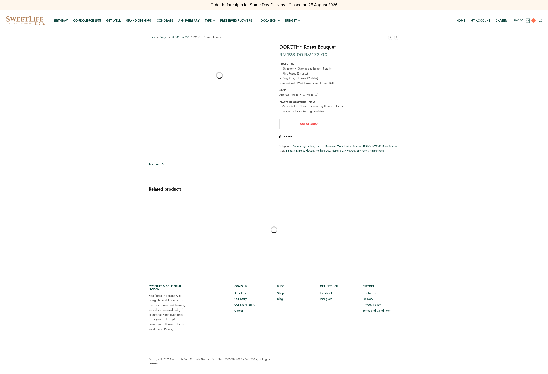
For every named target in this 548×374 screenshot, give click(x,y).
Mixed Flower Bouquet (349, 146)
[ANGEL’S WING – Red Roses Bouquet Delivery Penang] (242, 227)
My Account (480, 20)
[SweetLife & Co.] (25, 20)
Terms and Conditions (377, 310)
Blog (280, 299)
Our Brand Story (244, 304)
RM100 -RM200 (180, 37)
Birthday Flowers (305, 151)
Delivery (368, 299)
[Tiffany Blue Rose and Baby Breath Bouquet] (370, 227)
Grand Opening (138, 20)
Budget (291, 20)
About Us (240, 293)
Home (460, 20)
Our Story (240, 299)
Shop (280, 293)
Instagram (326, 299)
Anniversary (189, 20)
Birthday (60, 20)
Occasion (269, 20)
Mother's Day (323, 151)
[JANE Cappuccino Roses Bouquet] (306, 236)
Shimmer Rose (376, 151)
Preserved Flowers (236, 20)
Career (501, 20)
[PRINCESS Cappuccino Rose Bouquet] (178, 236)
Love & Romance (326, 146)
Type (208, 20)
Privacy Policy (372, 304)
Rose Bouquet (390, 146)
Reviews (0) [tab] (157, 165)
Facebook (326, 293)
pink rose (361, 151)
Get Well (113, 20)
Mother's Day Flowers (343, 151)
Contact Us (370, 293)
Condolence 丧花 (87, 20)
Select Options (242, 258)
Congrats (165, 20)
